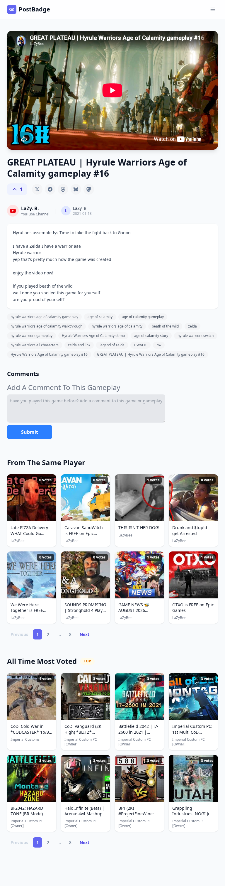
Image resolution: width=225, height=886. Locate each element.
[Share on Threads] (63, 189)
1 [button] (37, 634)
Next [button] (84, 634)
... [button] (59, 634)
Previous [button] (19, 634)
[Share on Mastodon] (88, 189)
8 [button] (70, 634)
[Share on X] (37, 189)
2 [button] (48, 634)
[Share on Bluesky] (76, 189)
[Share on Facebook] (50, 189)
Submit (29, 432)
